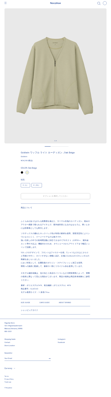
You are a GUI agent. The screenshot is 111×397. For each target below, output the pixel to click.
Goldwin (24, 156)
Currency (8, 368)
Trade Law (7, 382)
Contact (7, 342)
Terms (6, 376)
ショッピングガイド (29, 310)
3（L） (25, 185)
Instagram (61, 339)
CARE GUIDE (44, 302)
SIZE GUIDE (25, 302)
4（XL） (36, 185)
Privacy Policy (9, 379)
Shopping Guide (9, 339)
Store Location (9, 346)
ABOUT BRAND (65, 302)
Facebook (61, 342)
